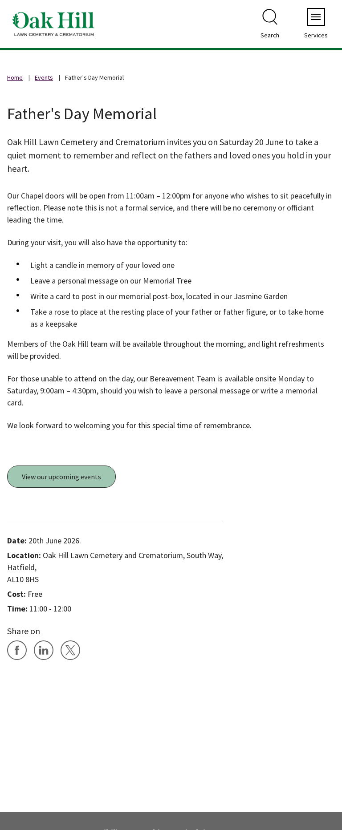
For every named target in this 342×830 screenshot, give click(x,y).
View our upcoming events (61, 476)
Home (15, 77)
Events (44, 77)
